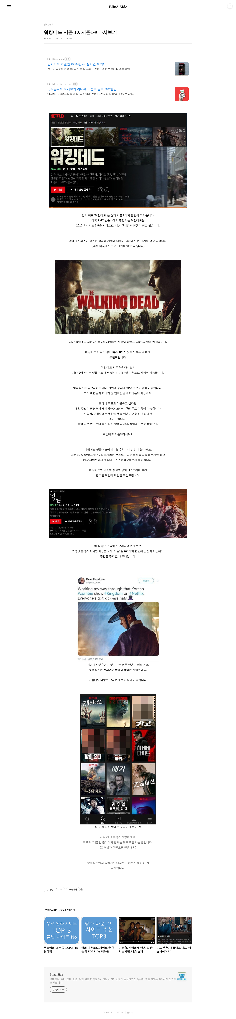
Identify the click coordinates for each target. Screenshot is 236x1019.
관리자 (130, 1012)
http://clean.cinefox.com (59, 84)
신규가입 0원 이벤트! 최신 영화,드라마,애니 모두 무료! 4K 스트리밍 (88, 68)
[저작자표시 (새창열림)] (81, 889)
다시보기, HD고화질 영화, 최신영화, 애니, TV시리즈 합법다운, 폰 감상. (90, 93)
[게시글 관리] (61, 889)
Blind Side (118, 7)
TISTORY (119, 1012)
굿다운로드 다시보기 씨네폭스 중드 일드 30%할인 (81, 89)
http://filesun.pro (55, 59)
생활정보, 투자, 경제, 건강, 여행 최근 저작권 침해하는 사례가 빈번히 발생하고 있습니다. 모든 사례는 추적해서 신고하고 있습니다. (113, 981)
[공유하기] (57, 889)
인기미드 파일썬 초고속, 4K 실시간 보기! (75, 64)
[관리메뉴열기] (230, 6)
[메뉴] (9, 6)
